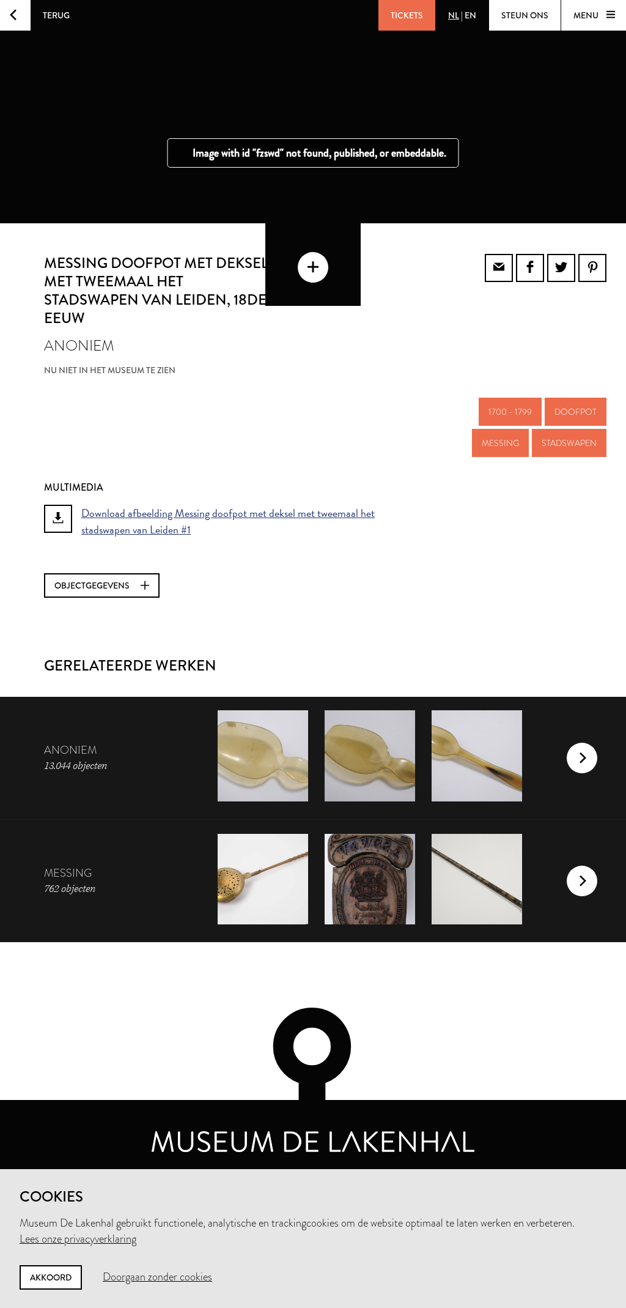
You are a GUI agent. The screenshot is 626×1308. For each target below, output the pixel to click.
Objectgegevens (92, 585)
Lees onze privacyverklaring (78, 1239)
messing (500, 443)
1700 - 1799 (510, 412)
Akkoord (51, 1277)
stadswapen (569, 443)
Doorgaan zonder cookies (157, 1277)
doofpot (575, 412)
